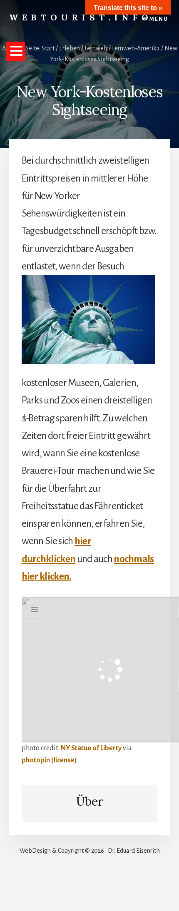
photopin (36, 760)
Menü (158, 19)
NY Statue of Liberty (91, 748)
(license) (64, 760)
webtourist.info (80, 17)
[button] (15, 51)
